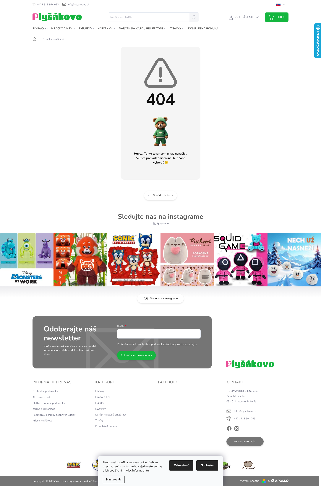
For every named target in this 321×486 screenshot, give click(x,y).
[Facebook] (229, 428)
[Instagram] (236, 428)
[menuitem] (40, 28)
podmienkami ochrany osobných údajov (174, 344)
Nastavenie (113, 479)
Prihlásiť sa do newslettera (136, 355)
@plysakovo (161, 223)
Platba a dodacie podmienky (49, 403)
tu (147, 471)
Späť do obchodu (163, 195)
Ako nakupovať (41, 397)
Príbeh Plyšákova (42, 420)
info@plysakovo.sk (245, 411)
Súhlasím (207, 465)
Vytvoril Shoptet (249, 481)
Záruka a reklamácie (44, 409)
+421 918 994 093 (244, 418)
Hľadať (194, 17)
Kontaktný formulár (245, 441)
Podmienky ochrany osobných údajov (54, 415)
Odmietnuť (181, 465)
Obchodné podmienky (45, 391)
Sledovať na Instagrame (164, 298)
